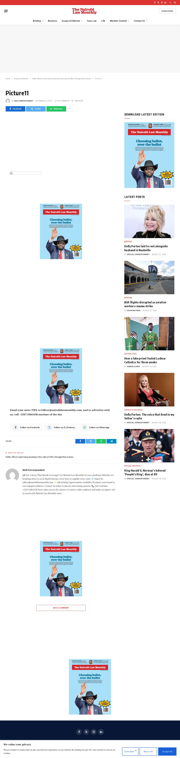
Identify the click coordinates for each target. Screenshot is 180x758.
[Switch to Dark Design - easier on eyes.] (170, 3)
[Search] (174, 2)
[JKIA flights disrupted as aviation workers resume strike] (149, 277)
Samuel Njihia (133, 367)
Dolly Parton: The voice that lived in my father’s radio (149, 416)
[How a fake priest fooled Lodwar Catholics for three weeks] (149, 333)
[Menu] (6, 11)
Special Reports (132, 466)
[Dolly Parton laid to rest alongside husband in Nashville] (149, 221)
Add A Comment (61, 608)
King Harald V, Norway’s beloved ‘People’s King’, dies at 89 (145, 472)
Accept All (167, 751)
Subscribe (167, 11)
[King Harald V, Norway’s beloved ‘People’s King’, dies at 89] (149, 445)
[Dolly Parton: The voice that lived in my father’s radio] (149, 389)
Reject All (148, 751)
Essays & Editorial (71, 21)
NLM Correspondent (23, 101)
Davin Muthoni (133, 311)
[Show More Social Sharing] (69, 109)
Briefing (37, 21)
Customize (129, 751)
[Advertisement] (90, 49)
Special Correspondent (138, 254)
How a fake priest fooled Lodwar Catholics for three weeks (145, 360)
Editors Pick (130, 354)
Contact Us (139, 21)
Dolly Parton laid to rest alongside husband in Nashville (146, 248)
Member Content (118, 21)
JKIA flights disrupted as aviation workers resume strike (145, 304)
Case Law (92, 21)
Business (52, 21)
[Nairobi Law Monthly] (84, 11)
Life (103, 21)
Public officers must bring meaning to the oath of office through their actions (39, 457)
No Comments (63, 101)
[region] (90, 749)
